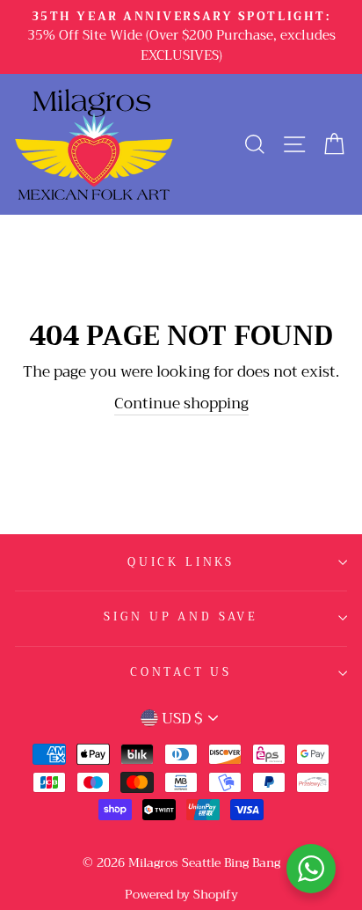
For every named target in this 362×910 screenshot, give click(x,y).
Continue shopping (181, 404)
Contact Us (181, 672)
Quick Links (181, 562)
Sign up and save (181, 617)
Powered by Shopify (181, 894)
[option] (181, 37)
